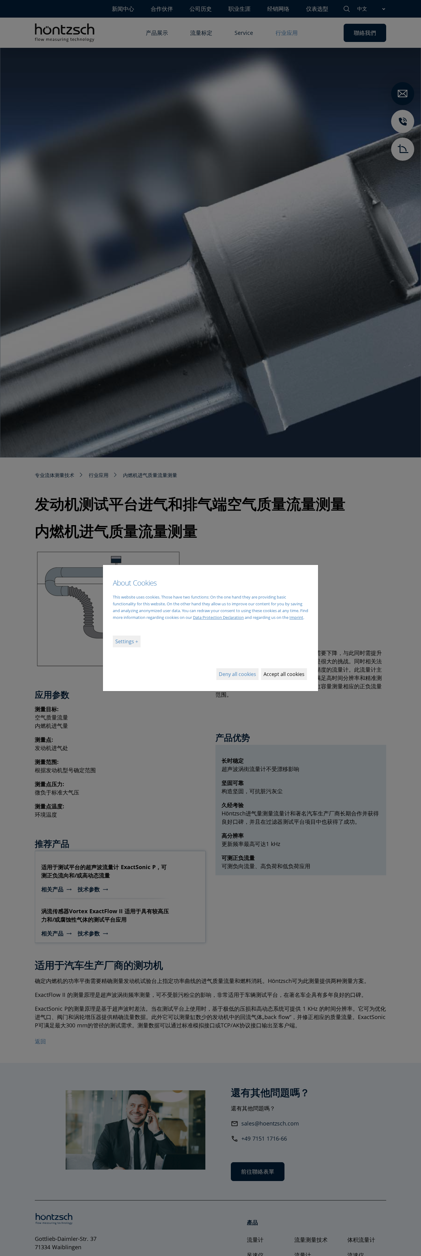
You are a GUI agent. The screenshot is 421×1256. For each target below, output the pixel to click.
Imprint (296, 617)
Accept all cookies (284, 674)
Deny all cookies (237, 674)
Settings (125, 641)
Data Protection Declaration (218, 617)
